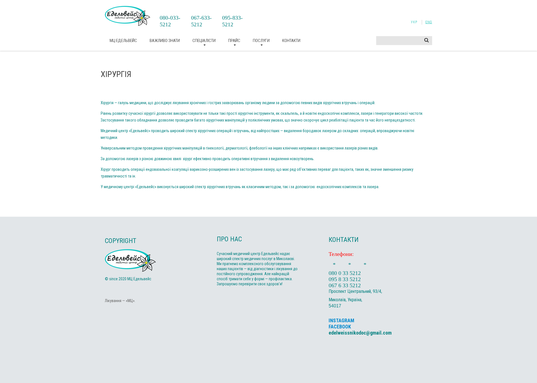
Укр (414, 22)
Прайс (234, 40)
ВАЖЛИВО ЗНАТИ (165, 40)
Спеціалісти (204, 40)
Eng (428, 22)
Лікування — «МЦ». (120, 300)
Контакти (291, 40)
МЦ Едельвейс (123, 40)
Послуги (261, 40)
